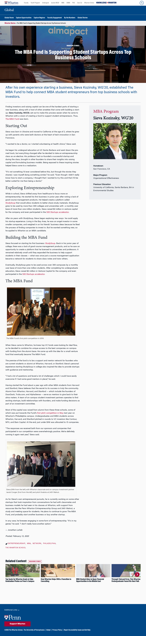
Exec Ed (79, 3)
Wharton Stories (10, 23)
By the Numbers (69, 18)
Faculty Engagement (54, 18)
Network (37, 543)
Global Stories (83, 18)
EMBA (68, 3)
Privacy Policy (57, 630)
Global (48, 630)
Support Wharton (17, 624)
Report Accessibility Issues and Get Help (77, 630)
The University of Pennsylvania (34, 630)
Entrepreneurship (16, 543)
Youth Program (35, 3)
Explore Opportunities (23, 18)
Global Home (9, 18)
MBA (62, 3)
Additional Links (11, 610)
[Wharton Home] (11, 3)
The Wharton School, (16, 630)
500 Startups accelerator (33, 274)
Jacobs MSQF (55, 3)
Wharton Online (89, 3)
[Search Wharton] (142, 3)
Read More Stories (35, 561)
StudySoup (50, 243)
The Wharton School (15, 548)
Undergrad (45, 3)
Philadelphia (49, 543)
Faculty (26, 3)
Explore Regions (39, 18)
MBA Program (106, 111)
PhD (73, 3)
